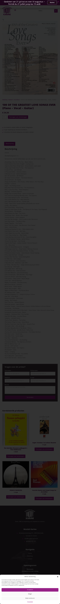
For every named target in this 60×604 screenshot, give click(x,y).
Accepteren (30, 590)
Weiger (30, 594)
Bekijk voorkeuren (30, 598)
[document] (30, 302)
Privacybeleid (30, 602)
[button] (57, 576)
